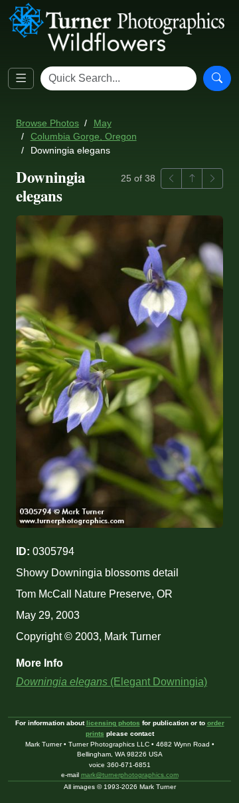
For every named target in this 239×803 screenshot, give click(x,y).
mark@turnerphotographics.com (130, 774)
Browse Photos (47, 123)
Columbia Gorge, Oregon (84, 137)
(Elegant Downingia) (111, 681)
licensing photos (113, 723)
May (103, 123)
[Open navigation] (21, 79)
